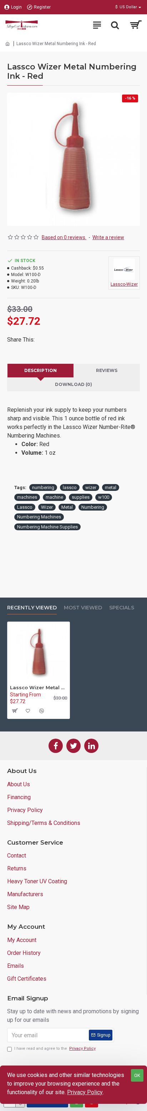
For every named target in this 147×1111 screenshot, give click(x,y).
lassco (70, 487)
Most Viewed (83, 608)
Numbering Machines (39, 517)
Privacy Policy (85, 1092)
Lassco (24, 507)
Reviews (106, 370)
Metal (67, 507)
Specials (121, 608)
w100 (103, 497)
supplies (81, 497)
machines (27, 497)
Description (40, 370)
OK (137, 1075)
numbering (43, 487)
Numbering (92, 507)
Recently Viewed (32, 608)
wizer (90, 487)
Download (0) (73, 384)
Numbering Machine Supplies (47, 527)
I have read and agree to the (55, 1048)
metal (110, 487)
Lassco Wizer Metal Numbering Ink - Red (38, 687)
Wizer (47, 507)
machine (54, 497)
